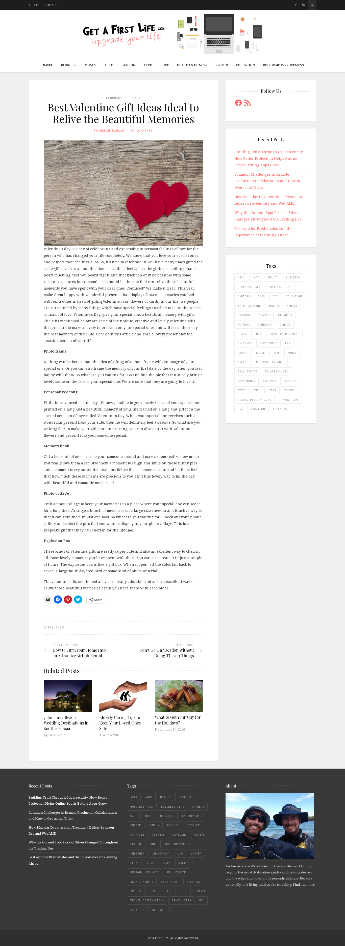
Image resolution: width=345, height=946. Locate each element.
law (287, 343)
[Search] (312, 5)
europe (273, 305)
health (243, 333)
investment (268, 343)
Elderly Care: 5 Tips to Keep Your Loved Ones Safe (120, 723)
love (276, 352)
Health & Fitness (192, 65)
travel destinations (254, 399)
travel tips (289, 399)
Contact (50, 5)
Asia (241, 277)
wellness (280, 409)
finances (285, 315)
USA (240, 409)
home (259, 333)
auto (256, 277)
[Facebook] (296, 5)
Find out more (304, 884)
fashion (244, 315)
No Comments (141, 130)
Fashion (128, 65)
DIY (275, 296)
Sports (221, 65)
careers (244, 296)
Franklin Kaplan (109, 130)
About (34, 5)
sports (290, 380)
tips (272, 390)
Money (90, 65)
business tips (279, 287)
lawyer (243, 352)
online (243, 362)
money (292, 352)
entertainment (249, 305)
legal (260, 352)
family (292, 305)
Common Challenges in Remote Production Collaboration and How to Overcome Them (267, 181)
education (294, 296)
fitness (244, 324)
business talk (249, 287)
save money (246, 380)
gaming (285, 324)
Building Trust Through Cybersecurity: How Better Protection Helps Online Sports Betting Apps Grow (269, 158)
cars (261, 296)
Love (164, 65)
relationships (276, 371)
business (293, 277)
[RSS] (304, 5)
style (242, 390)
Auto (108, 65)
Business (69, 65)
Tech (147, 65)
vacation (258, 409)
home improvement (285, 333)
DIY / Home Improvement (283, 65)
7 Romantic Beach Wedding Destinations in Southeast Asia (66, 723)
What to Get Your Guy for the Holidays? (178, 719)
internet (245, 343)
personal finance (270, 362)
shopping (270, 380)
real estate (247, 371)
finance (264, 315)
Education (245, 65)
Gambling (265, 324)
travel (289, 390)
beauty (272, 277)
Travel (47, 65)
